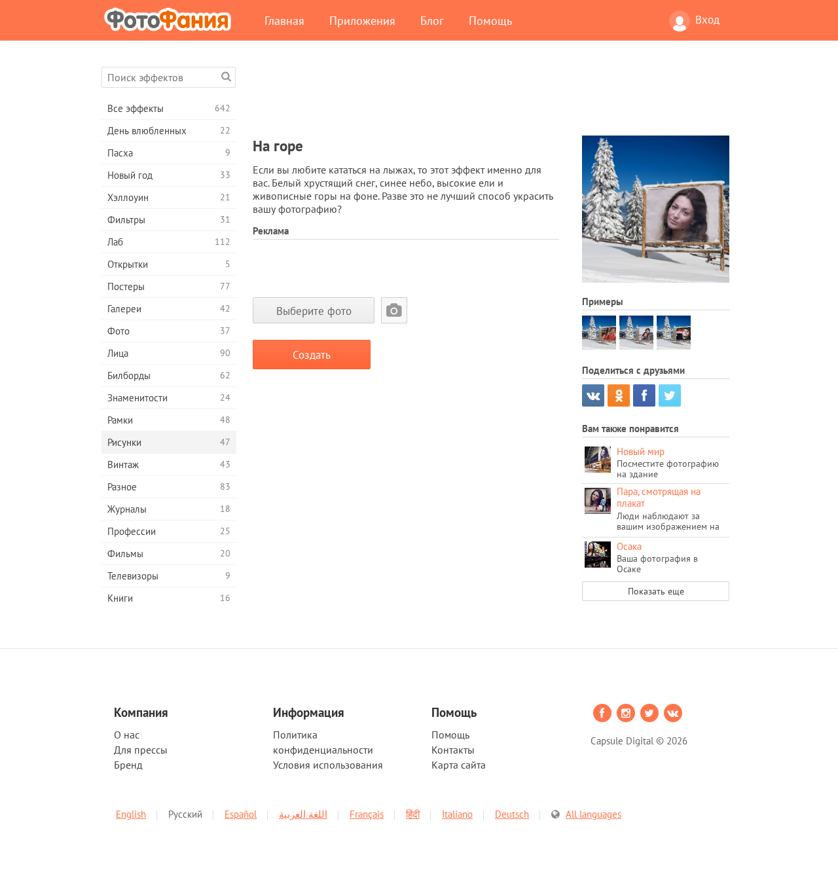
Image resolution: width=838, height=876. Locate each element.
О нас (126, 734)
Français (367, 814)
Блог (432, 20)
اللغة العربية (303, 814)
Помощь (490, 20)
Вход (707, 19)
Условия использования (328, 764)
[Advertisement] (491, 96)
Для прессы (141, 749)
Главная (284, 20)
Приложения (362, 20)
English (131, 814)
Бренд (128, 764)
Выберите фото (314, 310)
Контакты (453, 749)
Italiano (457, 814)
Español (241, 814)
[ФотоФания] (170, 19)
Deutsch (512, 814)
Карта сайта (458, 764)
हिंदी (413, 814)
